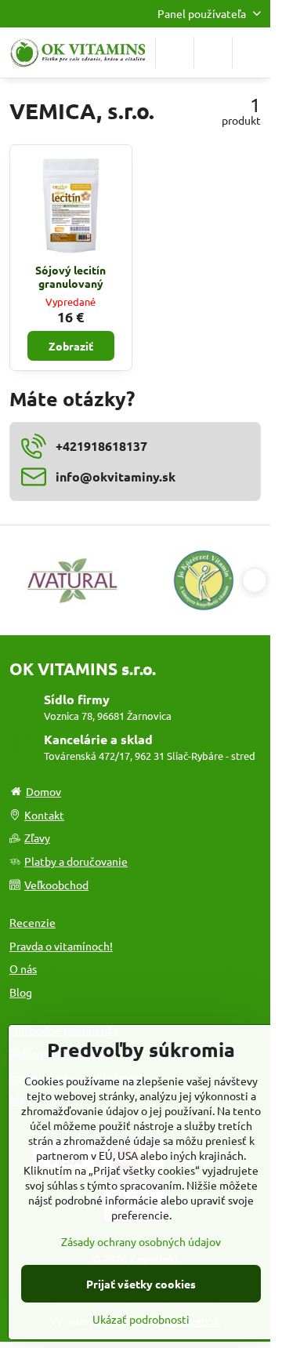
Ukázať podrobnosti (141, 1319)
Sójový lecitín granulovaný (70, 277)
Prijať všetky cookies (141, 1284)
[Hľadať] (174, 52)
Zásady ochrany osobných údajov (141, 1241)
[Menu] (251, 52)
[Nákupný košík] (213, 52)
